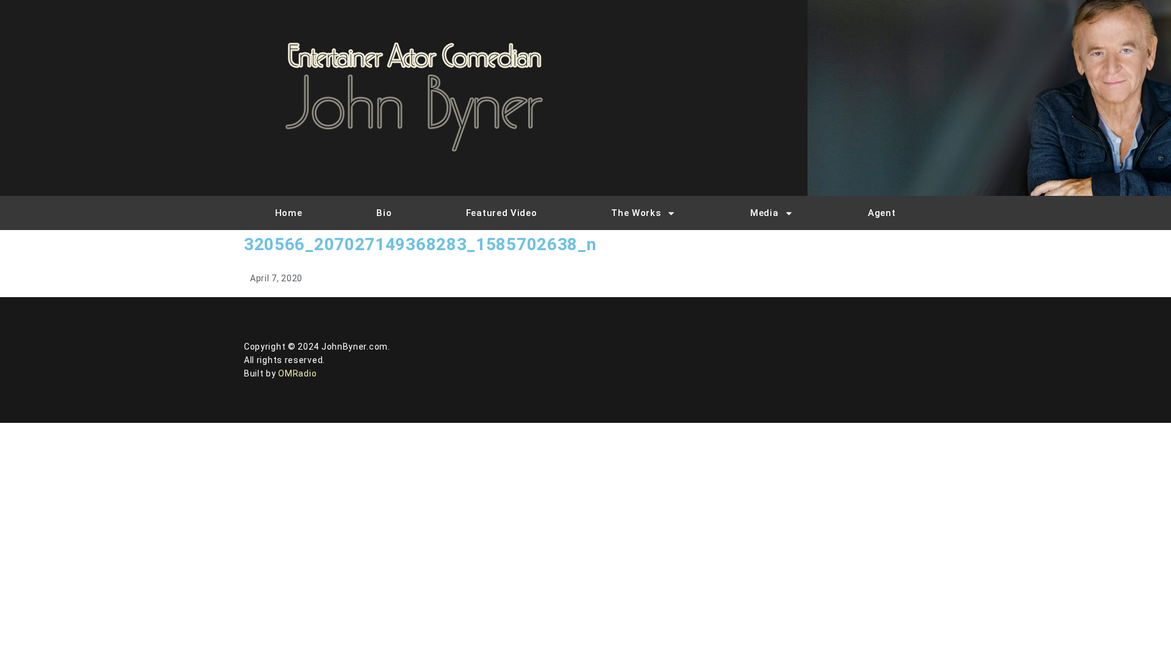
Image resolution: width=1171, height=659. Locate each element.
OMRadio (297, 373)
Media (764, 212)
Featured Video (501, 212)
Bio (384, 212)
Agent (882, 212)
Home (289, 212)
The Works (636, 212)
